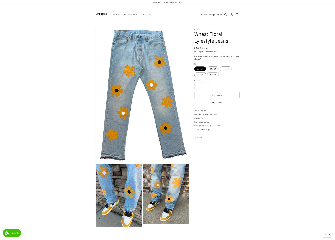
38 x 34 (200, 75)
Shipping (197, 52)
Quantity (197, 80)
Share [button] (199, 137)
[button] (225, 15)
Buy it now (217, 102)
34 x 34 (213, 69)
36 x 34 (226, 69)
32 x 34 (200, 69)
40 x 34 (213, 75)
